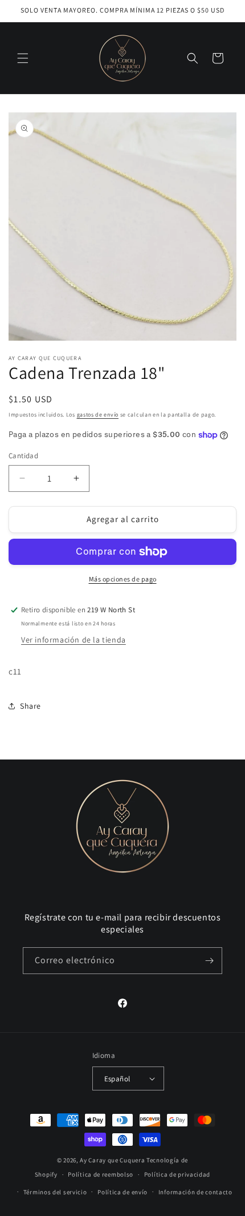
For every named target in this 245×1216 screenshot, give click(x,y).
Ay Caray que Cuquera (113, 1160)
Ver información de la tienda (73, 640)
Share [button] (30, 706)
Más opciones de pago (123, 579)
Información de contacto (195, 1192)
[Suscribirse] (209, 960)
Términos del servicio (55, 1192)
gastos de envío (98, 414)
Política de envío (122, 1192)
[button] (22, 58)
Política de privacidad (177, 1174)
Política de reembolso (100, 1174)
